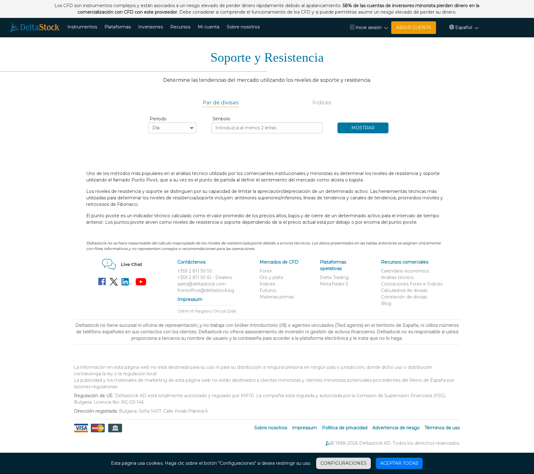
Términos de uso (442, 427)
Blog (386, 303)
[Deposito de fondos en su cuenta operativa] (98, 431)
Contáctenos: (191, 262)
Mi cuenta (208, 27)
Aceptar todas (399, 463)
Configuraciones (343, 463)
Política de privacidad (344, 427)
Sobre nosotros (243, 27)
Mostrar (363, 128)
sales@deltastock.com (201, 284)
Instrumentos (82, 27)
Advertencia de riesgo (396, 427)
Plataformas (117, 27)
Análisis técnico (397, 277)
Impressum (189, 299)
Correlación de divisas (404, 297)
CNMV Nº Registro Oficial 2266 (206, 311)
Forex (266, 271)
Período (158, 119)
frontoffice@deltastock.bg (205, 290)
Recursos (180, 27)
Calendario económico (405, 271)
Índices (321, 102)
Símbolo (221, 119)
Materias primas (277, 297)
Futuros (268, 290)
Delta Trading (334, 277)
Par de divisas (221, 102)
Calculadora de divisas (404, 290)
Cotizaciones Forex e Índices (412, 284)
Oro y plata (271, 277)
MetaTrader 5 (334, 284)
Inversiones (150, 27)
